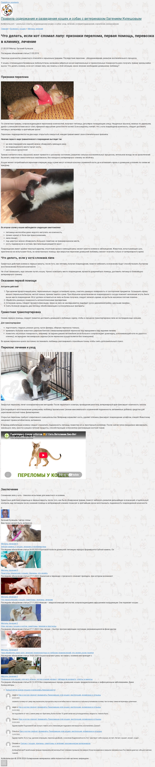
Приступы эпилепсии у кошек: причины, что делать (24, 573)
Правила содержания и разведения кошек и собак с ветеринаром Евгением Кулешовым (71, 19)
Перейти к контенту (10, 2)
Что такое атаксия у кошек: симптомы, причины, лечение (27, 600)
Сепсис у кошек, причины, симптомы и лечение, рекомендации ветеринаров (55, 743)
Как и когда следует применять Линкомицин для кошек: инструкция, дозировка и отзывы (59, 695)
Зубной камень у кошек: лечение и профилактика (23, 547)
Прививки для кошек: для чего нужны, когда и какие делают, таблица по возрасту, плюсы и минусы (47, 679)
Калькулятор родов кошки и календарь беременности (30, 690)
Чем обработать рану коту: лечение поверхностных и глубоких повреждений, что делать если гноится (47, 653)
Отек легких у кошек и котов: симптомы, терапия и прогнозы (28, 626)
